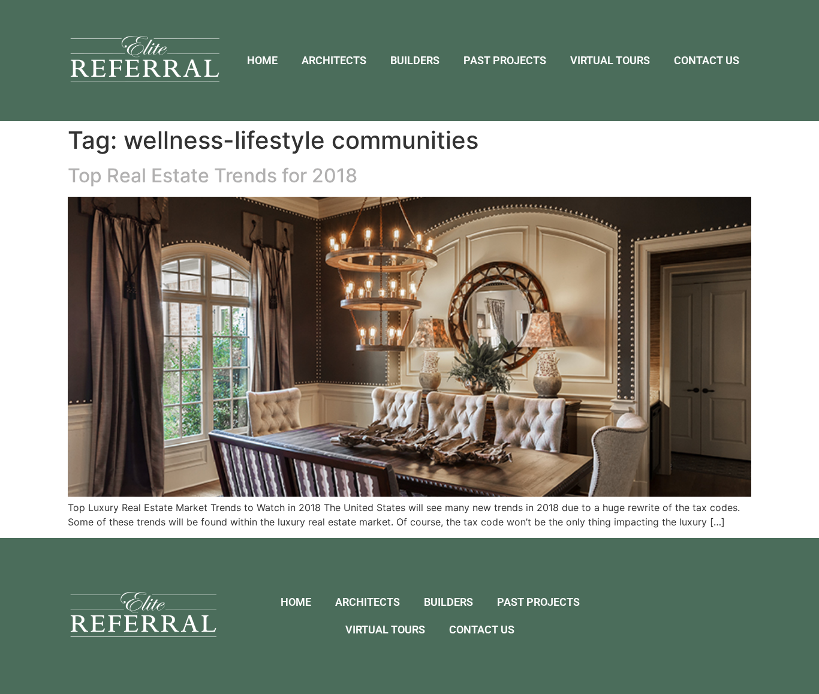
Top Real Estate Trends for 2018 (212, 175)
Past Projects (504, 60)
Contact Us (706, 60)
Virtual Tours (610, 60)
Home (262, 60)
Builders (414, 60)
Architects (334, 60)
